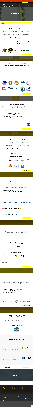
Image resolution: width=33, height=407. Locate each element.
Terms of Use (18, 404)
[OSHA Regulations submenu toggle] (27, 5)
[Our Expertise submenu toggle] (31, 5)
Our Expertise (29, 5)
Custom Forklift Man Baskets (15, 349)
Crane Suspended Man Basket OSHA (20, 396)
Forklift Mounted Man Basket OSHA (20, 397)
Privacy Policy (15, 404)
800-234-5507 (30, 2)
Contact (25, 397)
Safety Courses (20, 5)
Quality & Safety (22, 5)
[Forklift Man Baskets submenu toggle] (14, 5)
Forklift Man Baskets (13, 5)
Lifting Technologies (4, 6)
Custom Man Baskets (4, 350)
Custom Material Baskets (24, 349)
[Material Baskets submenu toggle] (18, 5)
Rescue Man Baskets (4, 349)
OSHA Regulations (26, 5)
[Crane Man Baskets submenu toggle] (11, 5)
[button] (26, 54)
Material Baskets (16, 5)
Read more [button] (3, 391)
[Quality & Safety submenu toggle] (23, 5)
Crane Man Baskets (9, 5)
